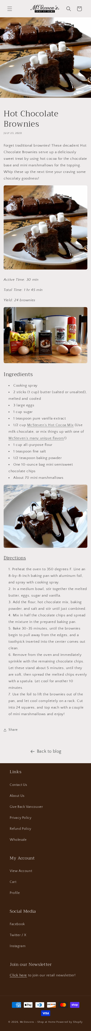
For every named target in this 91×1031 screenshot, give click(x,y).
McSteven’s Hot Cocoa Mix (50, 425)
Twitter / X (18, 935)
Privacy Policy (20, 818)
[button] (9, 8)
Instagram (17, 946)
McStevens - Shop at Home (38, 1022)
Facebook (17, 924)
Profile (15, 893)
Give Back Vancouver (26, 807)
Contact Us (18, 785)
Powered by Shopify (69, 1022)
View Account (21, 871)
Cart (13, 882)
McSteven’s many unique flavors (36, 438)
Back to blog (49, 751)
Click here (18, 975)
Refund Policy (20, 829)
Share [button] (13, 730)
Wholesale (18, 840)
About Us (17, 796)
